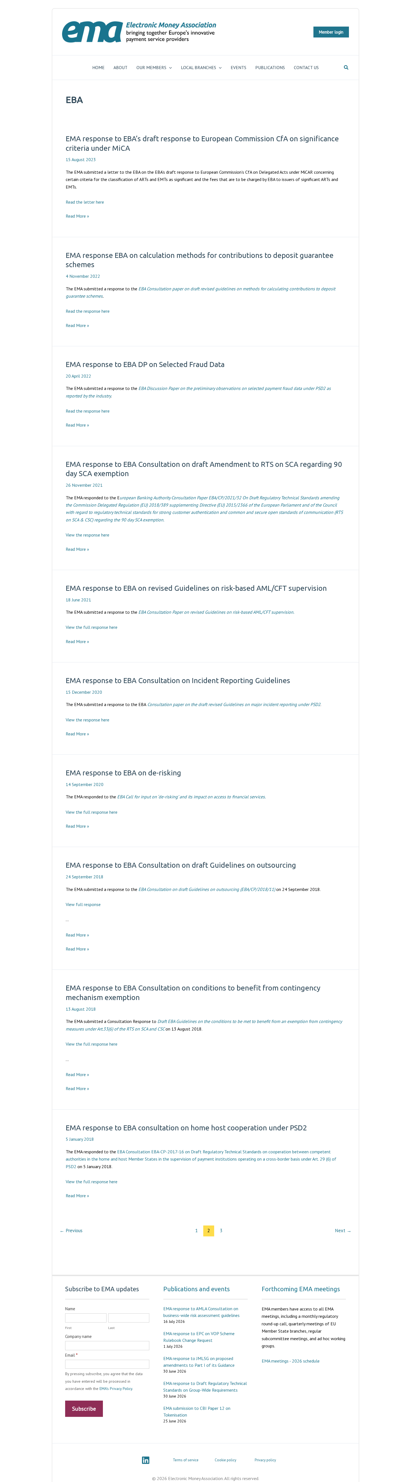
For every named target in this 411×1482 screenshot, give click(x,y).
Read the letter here (85, 202)
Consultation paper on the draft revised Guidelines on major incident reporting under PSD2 (233, 704)
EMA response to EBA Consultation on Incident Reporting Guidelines (178, 680)
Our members (151, 67)
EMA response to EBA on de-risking (123, 773)
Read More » (77, 216)
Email (71, 1355)
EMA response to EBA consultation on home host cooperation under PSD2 (186, 1128)
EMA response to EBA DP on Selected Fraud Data (145, 364)
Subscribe (84, 1408)
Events (238, 67)
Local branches (198, 67)
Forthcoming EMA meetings (301, 1288)
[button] (331, 32)
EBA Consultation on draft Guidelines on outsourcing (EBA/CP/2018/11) (206, 889)
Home (98, 67)
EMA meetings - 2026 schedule (291, 1361)
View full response (83, 904)
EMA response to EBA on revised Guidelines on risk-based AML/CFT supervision (196, 588)
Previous (71, 1230)
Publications (270, 67)
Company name (78, 1336)
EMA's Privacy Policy (116, 1388)
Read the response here (88, 311)
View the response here (87, 535)
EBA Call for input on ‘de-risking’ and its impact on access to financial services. (191, 796)
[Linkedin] (145, 1460)
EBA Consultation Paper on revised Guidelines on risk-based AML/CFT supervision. (216, 612)
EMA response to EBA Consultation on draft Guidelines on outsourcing (181, 865)
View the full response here (91, 627)
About (120, 67)
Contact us (306, 67)
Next (343, 1230)
